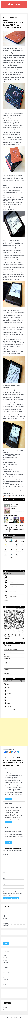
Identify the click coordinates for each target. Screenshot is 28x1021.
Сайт (4, 884)
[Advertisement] (14, 732)
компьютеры (6, 970)
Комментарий (7, 854)
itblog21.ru (14, 4)
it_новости (6, 982)
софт (4, 916)
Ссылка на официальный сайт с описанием (13, 497)
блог (4, 911)
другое (5, 957)
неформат (5, 925)
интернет (5, 923)
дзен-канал (5, 1009)
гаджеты (5, 962)
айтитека (5, 979)
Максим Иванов (15, 27)
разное (5, 955)
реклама (5, 1007)
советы (5, 913)
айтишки (5, 967)
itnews (4, 984)
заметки (5, 965)
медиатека (6, 972)
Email (4, 878)
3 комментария (12, 29)
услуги (5, 920)
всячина (5, 960)
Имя (4, 872)
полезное (5, 974)
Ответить (9, 798)
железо (5, 29)
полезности (6, 977)
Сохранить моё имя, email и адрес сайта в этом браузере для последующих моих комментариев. (13, 893)
